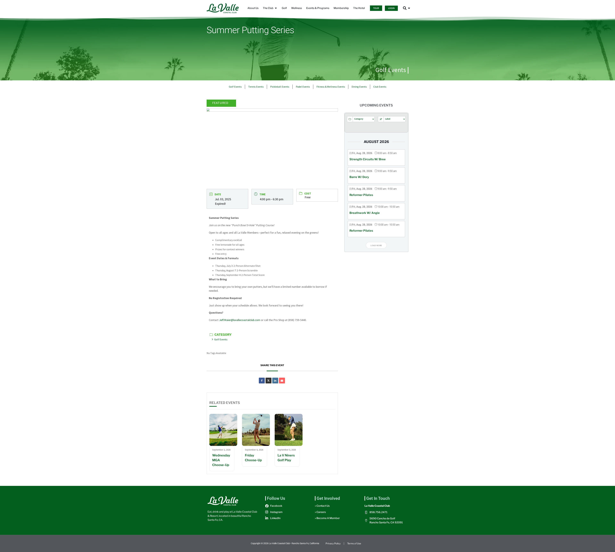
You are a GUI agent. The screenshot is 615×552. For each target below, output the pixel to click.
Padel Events (303, 86)
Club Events (379, 86)
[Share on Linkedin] (275, 380)
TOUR (376, 8)
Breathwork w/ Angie (364, 213)
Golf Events (390, 70)
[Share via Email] (282, 380)
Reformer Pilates (361, 195)
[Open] (409, 8)
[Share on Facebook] (262, 380)
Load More (376, 245)
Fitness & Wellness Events (330, 86)
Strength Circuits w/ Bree (367, 159)
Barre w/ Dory (359, 177)
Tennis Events (256, 86)
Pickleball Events (279, 86)
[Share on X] (268, 380)
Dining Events (359, 86)
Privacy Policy (333, 543)
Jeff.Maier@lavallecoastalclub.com (239, 320)
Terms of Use (354, 543)
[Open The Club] (275, 8)
